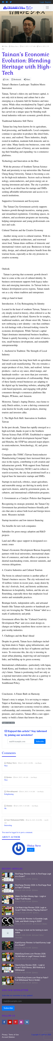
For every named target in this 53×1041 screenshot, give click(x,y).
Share (27, 79)
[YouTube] (10, 1022)
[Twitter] (11, 2)
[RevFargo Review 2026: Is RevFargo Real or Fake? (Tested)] (8, 888)
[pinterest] (15, 1022)
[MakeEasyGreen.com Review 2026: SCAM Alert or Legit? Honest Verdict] (8, 957)
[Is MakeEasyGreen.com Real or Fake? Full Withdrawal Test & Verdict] (8, 980)
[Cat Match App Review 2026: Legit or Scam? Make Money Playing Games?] (8, 910)
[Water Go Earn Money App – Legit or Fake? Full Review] (8, 899)
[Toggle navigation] (47, 7)
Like (7, 79)
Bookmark (17, 79)
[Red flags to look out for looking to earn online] (8, 933)
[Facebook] (3, 2)
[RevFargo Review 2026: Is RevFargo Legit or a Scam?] (8, 877)
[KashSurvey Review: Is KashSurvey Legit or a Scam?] (8, 945)
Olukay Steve (34, 845)
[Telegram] (7, 2)
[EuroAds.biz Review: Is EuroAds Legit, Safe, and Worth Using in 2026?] (8, 922)
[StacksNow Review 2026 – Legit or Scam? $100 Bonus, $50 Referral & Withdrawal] (8, 968)
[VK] (27, 1022)
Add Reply (38, 763)
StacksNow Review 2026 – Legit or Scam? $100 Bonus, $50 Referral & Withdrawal (30, 967)
